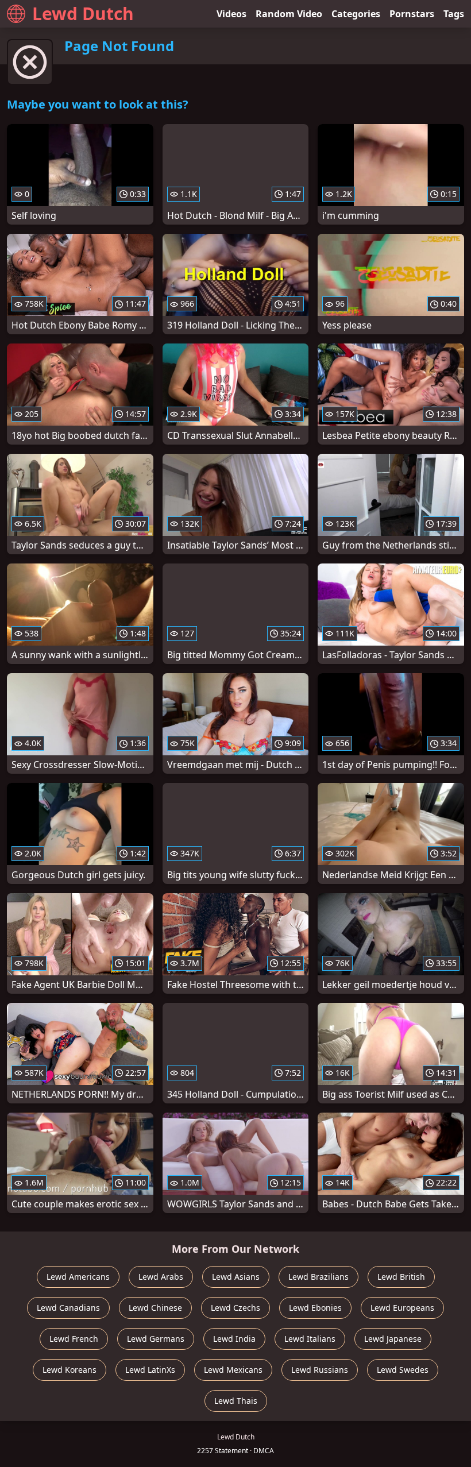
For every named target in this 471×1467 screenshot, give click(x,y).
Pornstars (411, 13)
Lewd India (234, 1338)
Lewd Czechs (235, 1307)
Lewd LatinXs (150, 1369)
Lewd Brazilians (318, 1276)
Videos (231, 13)
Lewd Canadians (68, 1307)
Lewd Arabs (160, 1276)
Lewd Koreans (69, 1369)
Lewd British (401, 1276)
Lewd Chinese (155, 1307)
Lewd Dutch (83, 13)
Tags (453, 13)
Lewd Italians (309, 1338)
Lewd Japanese (393, 1338)
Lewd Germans (155, 1338)
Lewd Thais (235, 1400)
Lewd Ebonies (315, 1307)
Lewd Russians (319, 1369)
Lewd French (73, 1338)
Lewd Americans (78, 1276)
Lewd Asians (236, 1276)
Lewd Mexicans (233, 1369)
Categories (355, 13)
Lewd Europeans (402, 1307)
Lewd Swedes (402, 1369)
